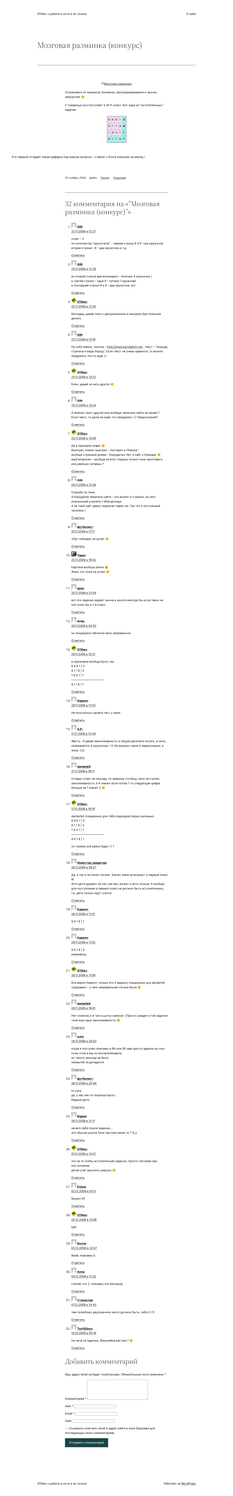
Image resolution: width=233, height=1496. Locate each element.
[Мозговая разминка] (116, 84)
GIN (79, 226)
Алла (80, 1271)
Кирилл (82, 700)
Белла (81, 1243)
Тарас (81, 555)
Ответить (78, 255)
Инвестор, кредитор (91, 862)
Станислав (85, 1300)
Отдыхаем (119, 177)
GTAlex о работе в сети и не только (62, 14)
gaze (80, 588)
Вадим (82, 1116)
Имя (69, 1406)
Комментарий (75, 1398)
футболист (85, 527)
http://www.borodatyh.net (124, 346)
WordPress (188, 1483)
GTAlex (82, 302)
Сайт (68, 1420)
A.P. (80, 729)
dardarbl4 (84, 766)
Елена (81, 1186)
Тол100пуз (84, 1328)
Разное (105, 177)
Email (69, 1413)
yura (80, 1036)
